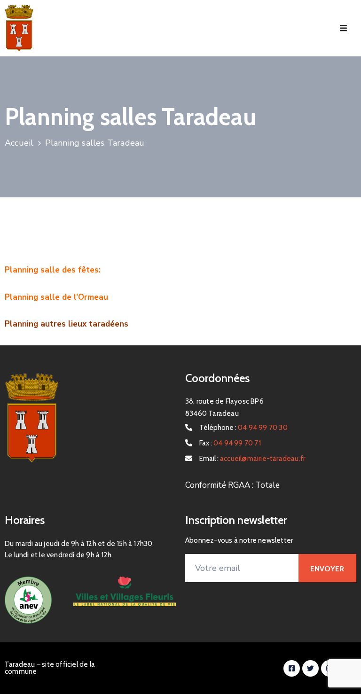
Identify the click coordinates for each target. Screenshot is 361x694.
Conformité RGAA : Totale (232, 485)
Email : (252, 458)
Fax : (230, 443)
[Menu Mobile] (343, 28)
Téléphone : (243, 427)
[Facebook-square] (291, 668)
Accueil (19, 142)
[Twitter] (310, 668)
